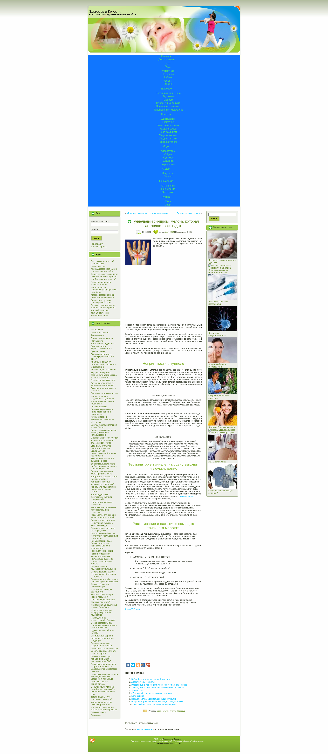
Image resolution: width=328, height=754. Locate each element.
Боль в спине (137, 696)
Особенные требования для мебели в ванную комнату (104, 649)
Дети (168, 64)
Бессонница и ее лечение (103, 370)
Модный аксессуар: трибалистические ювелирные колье (100, 313)
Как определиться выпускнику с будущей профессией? (101, 497)
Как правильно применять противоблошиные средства (103, 509)
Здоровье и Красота (104, 11)
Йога (168, 201)
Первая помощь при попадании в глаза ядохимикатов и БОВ (101, 658)
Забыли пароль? (99, 247)
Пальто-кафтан (98, 654)
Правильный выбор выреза (221, 432)
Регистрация (97, 244)
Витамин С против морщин (221, 427)
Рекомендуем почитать (102, 338)
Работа (168, 77)
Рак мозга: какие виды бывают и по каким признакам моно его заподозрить (101, 544)
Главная (166, 56)
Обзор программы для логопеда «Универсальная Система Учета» (104, 625)
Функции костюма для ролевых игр (101, 590)
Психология (166, 180)
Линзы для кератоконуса (103, 520)
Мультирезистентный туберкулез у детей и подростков (101, 612)
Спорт (168, 204)
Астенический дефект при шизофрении (103, 365)
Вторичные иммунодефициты (217, 334)
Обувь (168, 154)
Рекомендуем (97, 335)
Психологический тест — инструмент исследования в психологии (104, 535)
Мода (166, 146)
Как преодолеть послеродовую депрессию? (104, 288)
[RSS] (92, 741)
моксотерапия (187, 496)
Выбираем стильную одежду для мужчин (101, 447)
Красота (166, 114)
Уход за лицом (168, 131)
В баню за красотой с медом (104, 438)
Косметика (168, 121)
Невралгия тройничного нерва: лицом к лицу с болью (157, 701)
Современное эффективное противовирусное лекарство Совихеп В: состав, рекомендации (104, 583)
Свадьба (168, 160)
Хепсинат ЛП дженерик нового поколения (102, 595)
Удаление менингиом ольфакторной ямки (101, 703)
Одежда (168, 157)
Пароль (94, 229)
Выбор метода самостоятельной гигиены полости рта (103, 453)
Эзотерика (168, 192)
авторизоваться (144, 729)
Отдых (166, 168)
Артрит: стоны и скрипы (188, 213)
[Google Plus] (148, 665)
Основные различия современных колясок (101, 644)
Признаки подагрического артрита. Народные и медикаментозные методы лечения (104, 668)
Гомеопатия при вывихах (103, 380)
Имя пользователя (100, 221)
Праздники (168, 74)
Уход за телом (168, 141)
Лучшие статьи (98, 351)
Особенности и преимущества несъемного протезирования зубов (104, 269)
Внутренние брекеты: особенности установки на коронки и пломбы (104, 375)
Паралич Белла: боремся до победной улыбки (153, 699)
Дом (168, 67)
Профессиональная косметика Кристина (218, 271)
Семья (168, 80)
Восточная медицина (168, 93)
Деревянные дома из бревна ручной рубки (101, 301)
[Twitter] (133, 665)
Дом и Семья (166, 59)
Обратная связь (98, 712)
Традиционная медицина (168, 109)
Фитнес (166, 196)
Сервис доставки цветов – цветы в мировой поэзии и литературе (103, 574)
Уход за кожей (168, 128)
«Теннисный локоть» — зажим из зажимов (147, 213)
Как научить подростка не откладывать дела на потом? (103, 489)
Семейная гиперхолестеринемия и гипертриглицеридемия (102, 295)
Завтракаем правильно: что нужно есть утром (104, 477)
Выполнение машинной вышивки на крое (102, 459)
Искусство (168, 173)
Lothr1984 (169, 232)
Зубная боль (137, 690)
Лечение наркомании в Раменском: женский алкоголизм (102, 411)
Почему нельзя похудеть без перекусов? (103, 529)
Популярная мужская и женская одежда (102, 524)
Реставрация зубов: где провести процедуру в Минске (102, 561)
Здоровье (166, 88)
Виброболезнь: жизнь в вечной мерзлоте (151, 679)
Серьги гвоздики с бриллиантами (99, 682)
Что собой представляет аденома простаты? (103, 600)
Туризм (168, 176)
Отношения (168, 185)
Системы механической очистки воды (102, 262)
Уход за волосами (168, 125)
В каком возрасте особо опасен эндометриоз (102, 441)
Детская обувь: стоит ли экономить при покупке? (102, 384)
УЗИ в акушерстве (217, 462)
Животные (168, 70)
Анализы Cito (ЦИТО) (101, 362)
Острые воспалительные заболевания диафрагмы (103, 306)
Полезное (96, 715)
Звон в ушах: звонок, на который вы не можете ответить (158, 687)
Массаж (168, 99)
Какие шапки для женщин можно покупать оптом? (103, 516)
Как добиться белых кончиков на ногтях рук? (102, 483)
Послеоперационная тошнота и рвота (101, 283)
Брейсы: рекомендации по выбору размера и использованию (104, 432)
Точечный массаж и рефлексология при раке (154, 704)
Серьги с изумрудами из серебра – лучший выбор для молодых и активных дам (103, 690)
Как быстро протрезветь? (103, 279)
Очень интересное (100, 332)
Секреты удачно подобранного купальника (103, 567)
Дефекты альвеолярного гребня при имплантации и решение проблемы (104, 466)
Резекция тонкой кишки (102, 551)
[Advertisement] (163, 295)
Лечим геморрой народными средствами (102, 418)
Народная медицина (168, 102)
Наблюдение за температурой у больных (103, 619)
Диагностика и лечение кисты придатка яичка (102, 472)
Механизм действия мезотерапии (218, 302)
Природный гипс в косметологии (217, 365)
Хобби (168, 83)
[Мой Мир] (143, 665)
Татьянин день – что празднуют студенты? (101, 698)
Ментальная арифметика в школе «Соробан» (104, 606)
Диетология (168, 118)
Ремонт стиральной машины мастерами (100, 555)
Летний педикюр (99, 406)
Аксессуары (168, 150)
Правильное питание (168, 106)
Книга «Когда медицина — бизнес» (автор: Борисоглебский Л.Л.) (103, 346)
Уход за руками (168, 138)
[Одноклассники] (138, 665)
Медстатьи (96, 422)
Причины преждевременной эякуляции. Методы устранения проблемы (104, 676)
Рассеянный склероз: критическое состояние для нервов (159, 685)
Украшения (168, 164)
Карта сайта (97, 341)
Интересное (97, 329)
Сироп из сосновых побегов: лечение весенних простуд (104, 275)
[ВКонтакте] (128, 665)
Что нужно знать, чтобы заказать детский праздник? (104, 708)
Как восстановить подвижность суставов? (102, 397)
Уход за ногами (168, 135)
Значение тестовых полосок (104, 393)
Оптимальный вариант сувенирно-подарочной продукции (102, 638)
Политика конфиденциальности (167, 743)
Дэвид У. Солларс (133, 609)
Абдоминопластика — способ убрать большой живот (102, 356)
